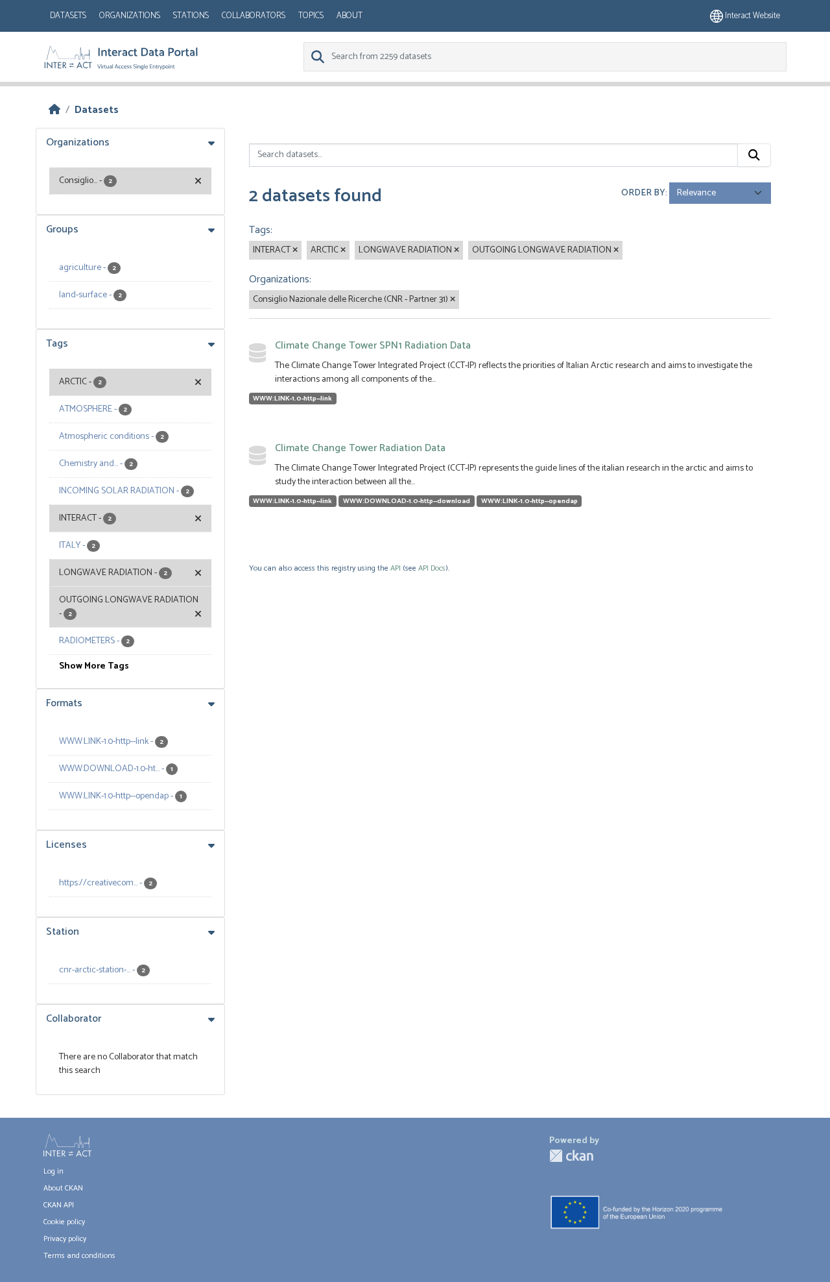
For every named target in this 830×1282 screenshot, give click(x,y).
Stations (191, 16)
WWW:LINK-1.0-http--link (292, 398)
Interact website (751, 16)
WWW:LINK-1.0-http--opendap (529, 501)
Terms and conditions (79, 1256)
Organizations (129, 16)
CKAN (571, 1156)
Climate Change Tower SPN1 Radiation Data (373, 345)
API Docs (431, 568)
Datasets (68, 16)
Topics (311, 16)
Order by (643, 193)
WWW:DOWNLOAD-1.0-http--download (406, 501)
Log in (53, 1171)
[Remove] (295, 250)
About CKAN (63, 1188)
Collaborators (253, 16)
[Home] (54, 110)
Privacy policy (64, 1239)
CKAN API (58, 1205)
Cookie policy (64, 1222)
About (349, 16)
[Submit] (754, 155)
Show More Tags (94, 666)
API (395, 568)
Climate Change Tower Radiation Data (360, 448)
